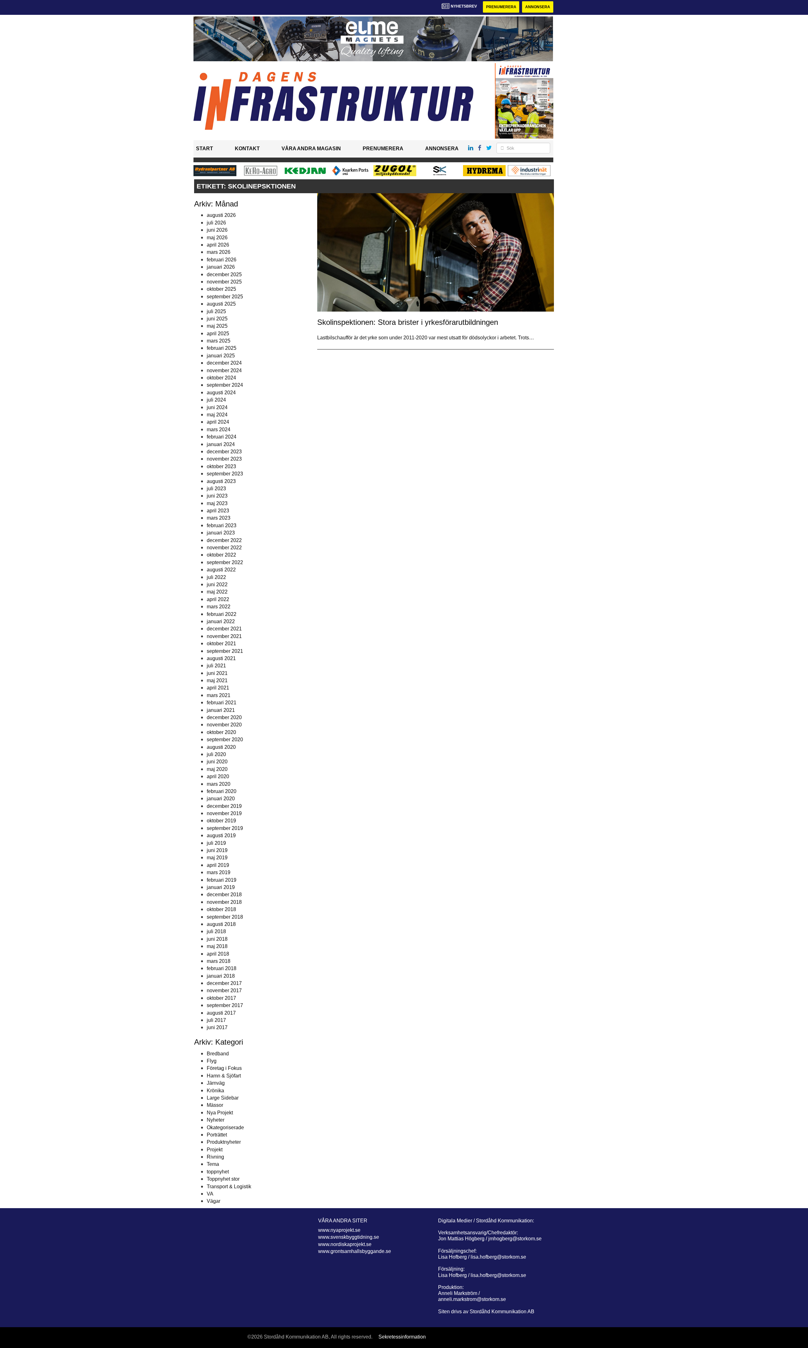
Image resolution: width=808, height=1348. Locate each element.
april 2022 (218, 599)
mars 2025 (218, 340)
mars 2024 (218, 429)
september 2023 (225, 473)
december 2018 (224, 894)
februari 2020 (221, 791)
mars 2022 (218, 606)
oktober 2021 (221, 643)
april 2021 (218, 687)
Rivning (215, 1157)
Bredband (218, 1053)
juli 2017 (216, 1020)
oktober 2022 (221, 555)
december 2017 (224, 983)
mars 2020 (218, 784)
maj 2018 (217, 946)
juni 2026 (217, 230)
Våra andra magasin (311, 148)
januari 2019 (221, 887)
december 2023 (224, 451)
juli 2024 (216, 400)
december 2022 (224, 540)
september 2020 (225, 739)
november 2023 (224, 459)
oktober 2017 (221, 998)
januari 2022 (221, 621)
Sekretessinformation (402, 1336)
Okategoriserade (225, 1127)
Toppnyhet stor (223, 1179)
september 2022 (225, 562)
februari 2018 (221, 968)
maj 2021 (217, 680)
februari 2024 (221, 436)
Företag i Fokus (224, 1068)
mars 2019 (218, 872)
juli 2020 (216, 754)
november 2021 (224, 636)
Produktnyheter (224, 1142)
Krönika (215, 1090)
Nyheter (215, 1120)
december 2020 (224, 717)
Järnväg (216, 1083)
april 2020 (218, 776)
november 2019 (224, 813)
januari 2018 (221, 976)
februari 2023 (221, 525)
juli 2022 (216, 577)
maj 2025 (217, 326)
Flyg (212, 1061)
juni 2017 (217, 1027)
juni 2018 (217, 939)
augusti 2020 (221, 747)
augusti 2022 (221, 569)
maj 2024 (217, 414)
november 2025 (224, 281)
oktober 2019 (221, 820)
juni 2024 (217, 407)
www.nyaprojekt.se (339, 1230)
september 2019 (225, 828)
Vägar (213, 1201)
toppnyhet (218, 1171)
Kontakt (247, 148)
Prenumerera (501, 7)
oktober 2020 (221, 732)
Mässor (215, 1105)
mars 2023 (218, 518)
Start (204, 148)
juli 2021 (216, 665)
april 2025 (218, 333)
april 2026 (218, 245)
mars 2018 (218, 961)
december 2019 (224, 806)
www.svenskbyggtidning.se (348, 1237)
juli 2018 (216, 931)
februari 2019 (221, 880)
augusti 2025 (221, 304)
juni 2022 (217, 584)
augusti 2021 (221, 658)
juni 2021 (217, 673)
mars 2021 (218, 695)
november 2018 (224, 902)
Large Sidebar (223, 1097)
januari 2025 (221, 355)
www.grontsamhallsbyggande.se (354, 1251)
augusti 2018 (221, 924)
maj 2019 (217, 857)
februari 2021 (221, 702)
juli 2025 (216, 311)
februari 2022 (221, 614)
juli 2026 (216, 222)
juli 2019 (216, 843)
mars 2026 (218, 252)
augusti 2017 (221, 1013)
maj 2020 (217, 769)
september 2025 (225, 296)
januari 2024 (221, 444)
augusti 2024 (221, 392)
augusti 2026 (221, 215)
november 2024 (224, 370)
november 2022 (224, 547)
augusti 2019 (221, 835)
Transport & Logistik (229, 1186)
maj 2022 (217, 591)
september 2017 (225, 1005)
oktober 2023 (221, 466)
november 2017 (224, 990)
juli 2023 (216, 488)
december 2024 (224, 363)
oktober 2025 (221, 289)
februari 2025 (221, 348)
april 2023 (218, 510)
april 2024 (218, 422)
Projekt (215, 1149)
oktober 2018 (221, 909)
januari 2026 (221, 267)
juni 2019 (217, 850)
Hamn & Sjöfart (224, 1075)
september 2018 (225, 917)
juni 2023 (217, 495)
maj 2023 (217, 503)
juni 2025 (217, 318)
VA (210, 1193)
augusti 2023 (221, 481)
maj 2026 (217, 237)
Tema (213, 1164)
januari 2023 (221, 532)
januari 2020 (221, 798)
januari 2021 (221, 710)
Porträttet (217, 1134)
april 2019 (218, 865)
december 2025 (224, 274)
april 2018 (218, 954)
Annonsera (537, 7)
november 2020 (224, 724)
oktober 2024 (221, 377)
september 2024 (225, 385)
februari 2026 (221, 259)
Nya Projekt (220, 1112)
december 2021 (224, 628)
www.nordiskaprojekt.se (344, 1244)
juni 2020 (217, 761)
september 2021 (225, 651)
